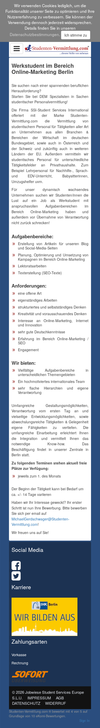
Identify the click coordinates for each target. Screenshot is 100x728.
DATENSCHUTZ (26, 703)
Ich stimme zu (75, 35)
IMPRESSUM (39, 697)
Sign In (84, 720)
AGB (60, 697)
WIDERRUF (55, 703)
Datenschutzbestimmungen (34, 34)
